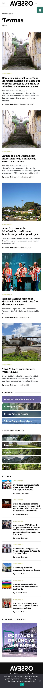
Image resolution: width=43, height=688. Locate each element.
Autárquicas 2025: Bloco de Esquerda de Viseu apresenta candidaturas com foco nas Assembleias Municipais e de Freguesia (26, 529)
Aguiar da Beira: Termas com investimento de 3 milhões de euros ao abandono (19, 158)
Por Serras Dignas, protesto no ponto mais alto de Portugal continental (26, 487)
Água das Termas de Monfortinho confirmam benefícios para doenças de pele (20, 231)
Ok (22, 685)
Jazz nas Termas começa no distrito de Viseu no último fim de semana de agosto (20, 301)
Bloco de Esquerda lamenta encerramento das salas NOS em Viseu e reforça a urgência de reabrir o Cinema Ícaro (27, 507)
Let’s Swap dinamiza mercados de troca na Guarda (26, 569)
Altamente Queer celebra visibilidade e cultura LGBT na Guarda (25, 586)
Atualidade (7, 74)
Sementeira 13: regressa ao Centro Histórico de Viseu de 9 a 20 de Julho (26, 550)
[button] (40, 10)
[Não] (40, 681)
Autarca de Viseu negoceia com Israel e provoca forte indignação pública (25, 605)
